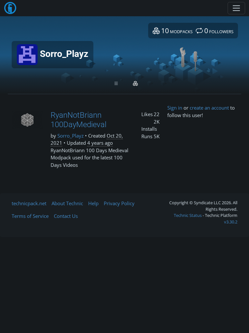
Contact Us (66, 216)
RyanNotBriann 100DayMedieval (78, 120)
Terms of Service (30, 216)
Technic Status (188, 215)
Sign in (174, 107)
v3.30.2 (230, 222)
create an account (209, 107)
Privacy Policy (119, 203)
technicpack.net (29, 203)
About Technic (67, 203)
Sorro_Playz (70, 135)
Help (93, 203)
